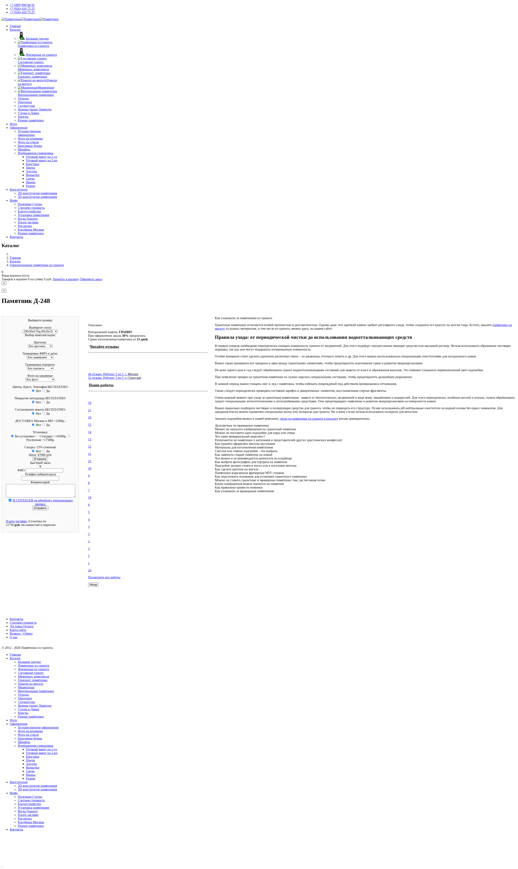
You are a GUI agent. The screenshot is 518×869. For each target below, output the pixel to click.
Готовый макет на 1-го (41, 156)
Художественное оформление (29, 133)
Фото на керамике (30, 138)
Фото (13, 124)
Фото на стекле (28, 142)
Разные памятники (31, 120)
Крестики (32, 164)
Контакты (16, 237)
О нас (14, 637)
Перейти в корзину (66, 279)
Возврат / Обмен (21, 633)
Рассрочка (25, 226)
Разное (30, 186)
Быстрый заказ (40, 462)
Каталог (15, 29)
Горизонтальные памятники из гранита (37, 265)
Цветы (30, 167)
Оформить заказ (91, 279)
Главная (15, 26)
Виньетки (32, 175)
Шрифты (24, 149)
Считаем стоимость (31, 207)
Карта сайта (18, 630)
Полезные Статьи (30, 204)
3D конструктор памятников (37, 197)
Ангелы (31, 171)
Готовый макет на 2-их (41, 160)
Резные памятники (31, 233)
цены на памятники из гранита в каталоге (309, 418)
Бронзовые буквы (30, 146)
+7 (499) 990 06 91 (22, 5)
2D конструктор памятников (37, 193)
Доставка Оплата (21, 626)
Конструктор (19, 189)
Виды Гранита (28, 218)
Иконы (30, 182)
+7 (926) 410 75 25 (22, 8)
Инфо (14, 200)
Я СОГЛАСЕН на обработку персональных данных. (42, 502)
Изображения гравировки (35, 153)
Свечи (30, 178)
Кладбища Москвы (31, 229)
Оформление (19, 127)
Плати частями (28, 222)
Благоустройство (29, 211)
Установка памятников (33, 215)
